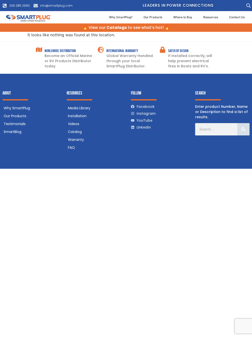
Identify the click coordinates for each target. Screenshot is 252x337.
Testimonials (15, 123)
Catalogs (117, 27)
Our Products (152, 17)
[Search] (243, 129)
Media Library (79, 108)
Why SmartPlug (17, 108)
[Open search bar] (248, 5)
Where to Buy (182, 17)
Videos (73, 123)
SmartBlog (12, 131)
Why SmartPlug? (120, 17)
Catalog (75, 131)
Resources (210, 17)
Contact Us (237, 17)
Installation (77, 115)
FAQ (71, 147)
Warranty (76, 139)
